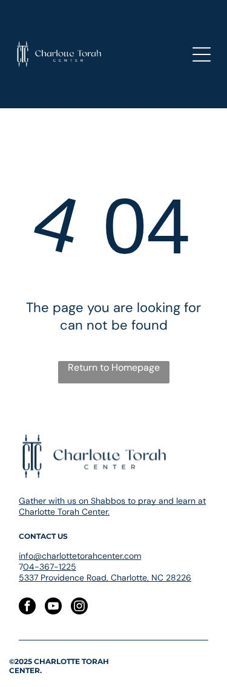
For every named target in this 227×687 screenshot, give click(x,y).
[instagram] (79, 607)
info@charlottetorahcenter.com (80, 555)
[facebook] (27, 607)
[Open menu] (201, 54)
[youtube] (53, 607)
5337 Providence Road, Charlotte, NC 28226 (105, 577)
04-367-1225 (49, 566)
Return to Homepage (114, 367)
